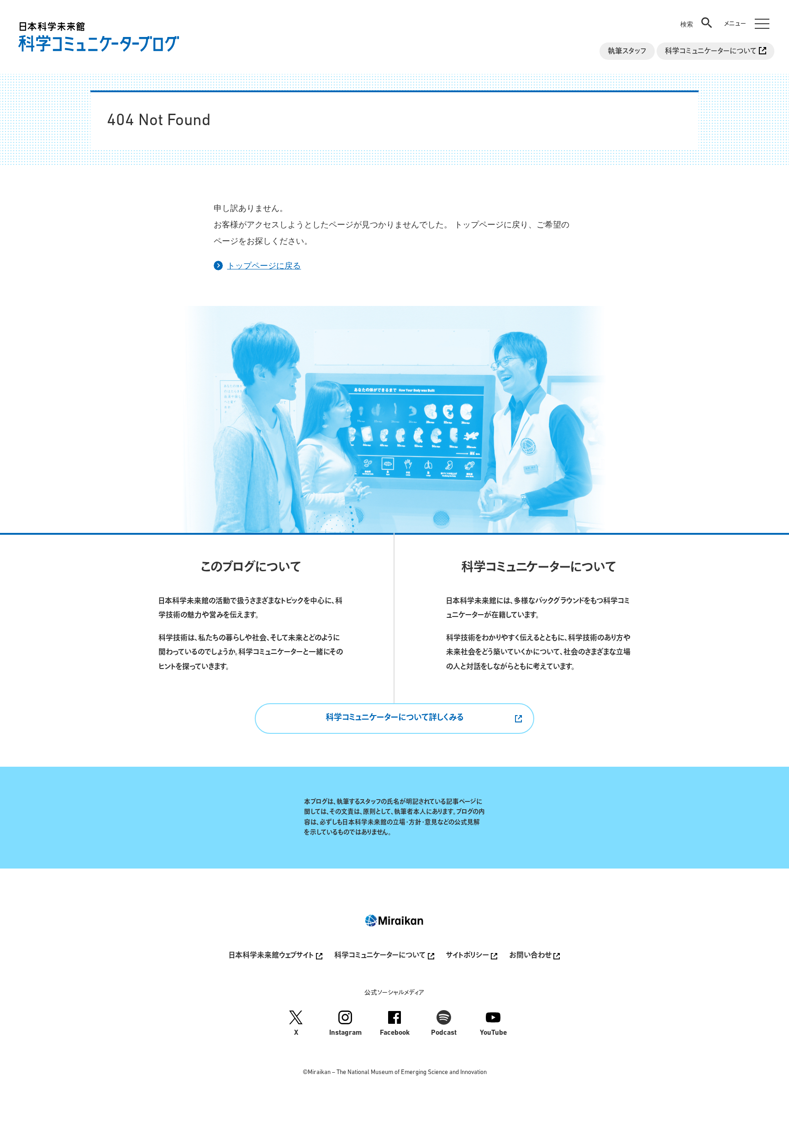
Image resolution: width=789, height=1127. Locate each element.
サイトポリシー (468, 956)
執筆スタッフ (627, 51)
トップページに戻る (264, 265)
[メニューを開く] (744, 16)
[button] (697, 16)
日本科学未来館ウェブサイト (272, 956)
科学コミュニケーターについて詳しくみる (394, 718)
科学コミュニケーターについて (712, 51)
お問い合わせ (531, 956)
